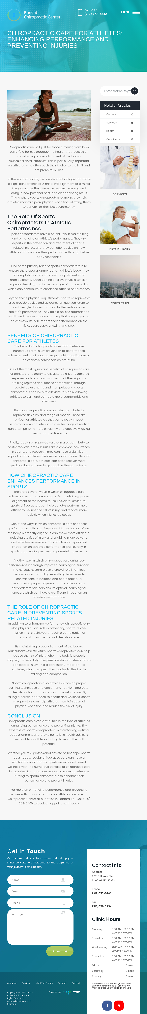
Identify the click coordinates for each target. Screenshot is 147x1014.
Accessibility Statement (19, 1001)
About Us (12, 983)
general (111, 114)
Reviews (62, 983)
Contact (76, 983)
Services (120, 194)
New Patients (119, 248)
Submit (57, 951)
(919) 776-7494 (102, 906)
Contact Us (120, 303)
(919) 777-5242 (95, 13)
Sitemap (11, 1004)
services (111, 122)
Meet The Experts (44, 983)
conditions (113, 139)
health (110, 131)
